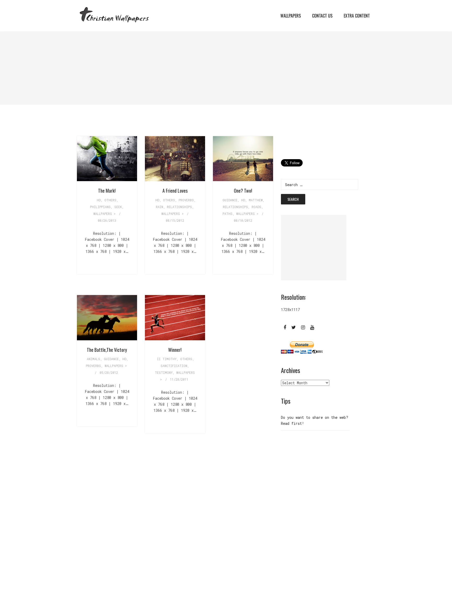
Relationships (179, 207)
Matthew (256, 200)
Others (110, 200)
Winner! (175, 349)
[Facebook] (285, 327)
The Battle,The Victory (107, 349)
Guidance (230, 200)
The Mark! (107, 190)
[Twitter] (293, 327)
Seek (118, 207)
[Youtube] (312, 327)
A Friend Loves (175, 190)
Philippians (100, 207)
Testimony (164, 372)
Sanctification (174, 366)
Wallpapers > (104, 214)
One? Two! (243, 190)
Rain (159, 207)
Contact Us (322, 16)
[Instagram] (303, 327)
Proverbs (186, 200)
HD (99, 200)
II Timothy (167, 359)
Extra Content (357, 16)
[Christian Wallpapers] (114, 15)
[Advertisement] (157, 68)
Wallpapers (290, 16)
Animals (93, 359)
